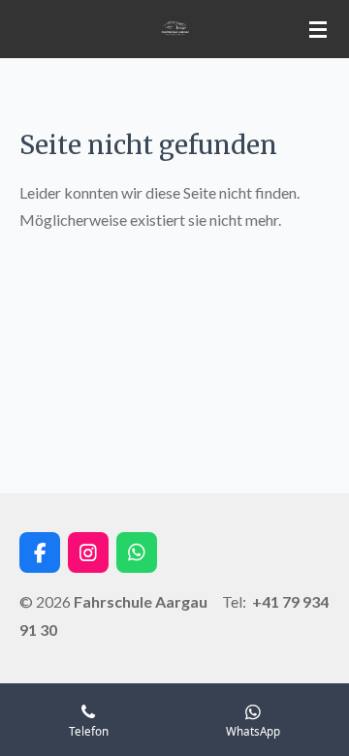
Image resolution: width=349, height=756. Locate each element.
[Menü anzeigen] (318, 29)
